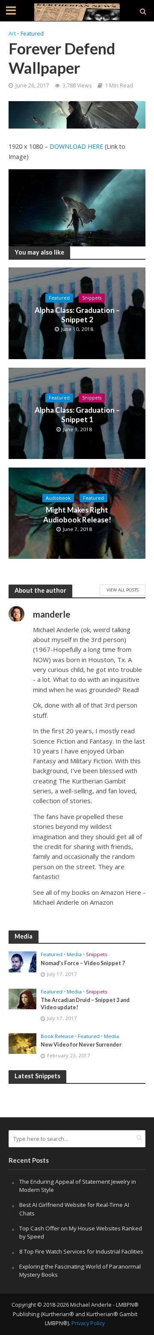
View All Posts (123, 590)
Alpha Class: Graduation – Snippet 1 (77, 414)
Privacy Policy (88, 1323)
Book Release (57, 1036)
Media (74, 954)
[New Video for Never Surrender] (22, 1043)
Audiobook (58, 498)
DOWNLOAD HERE (76, 146)
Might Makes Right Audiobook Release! (77, 514)
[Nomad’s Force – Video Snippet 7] (22, 961)
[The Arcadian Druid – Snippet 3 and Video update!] (22, 998)
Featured (32, 33)
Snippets (91, 298)
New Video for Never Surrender (81, 1044)
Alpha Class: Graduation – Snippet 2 (77, 315)
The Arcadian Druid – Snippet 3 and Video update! (85, 1004)
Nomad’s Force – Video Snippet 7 (83, 963)
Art (12, 33)
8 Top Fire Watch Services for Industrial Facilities (81, 1251)
